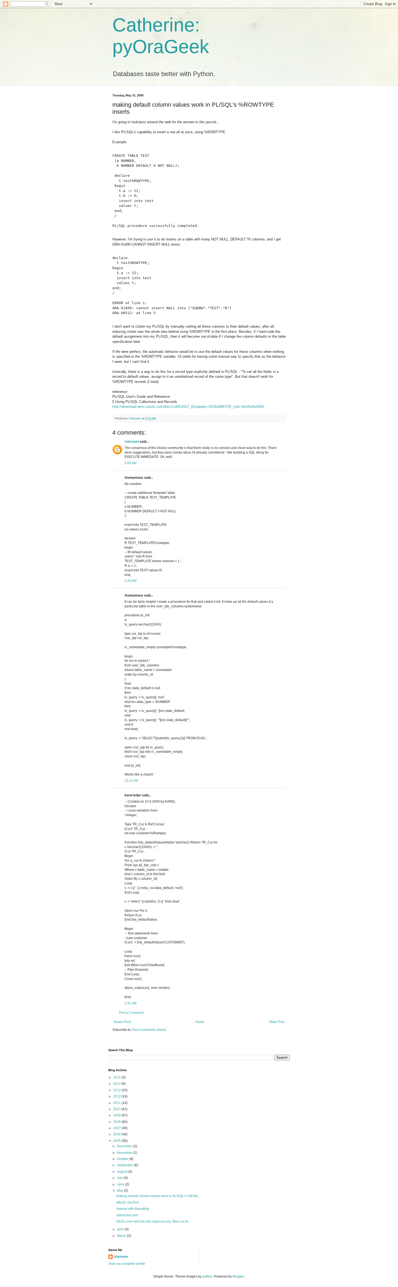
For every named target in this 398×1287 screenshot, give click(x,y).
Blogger (238, 1276)
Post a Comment (131, 1013)
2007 (117, 1128)
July (120, 1178)
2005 (117, 1141)
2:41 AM (130, 1003)
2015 (117, 1077)
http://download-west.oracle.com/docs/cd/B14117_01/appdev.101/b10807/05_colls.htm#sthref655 (188, 407)
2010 (117, 1109)
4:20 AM (130, 581)
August (122, 1172)
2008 (117, 1122)
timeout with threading (132, 1209)
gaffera (207, 1276)
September (125, 1165)
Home (199, 1022)
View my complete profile (126, 1264)
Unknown (132, 442)
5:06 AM (130, 463)
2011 (117, 1103)
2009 (117, 1115)
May (120, 1190)
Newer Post (122, 1022)
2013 (117, 1090)
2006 (117, 1134)
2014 (117, 1084)
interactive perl (127, 1215)
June (121, 1184)
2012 (117, 1096)
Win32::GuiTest (127, 1202)
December (125, 1146)
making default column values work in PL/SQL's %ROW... (158, 1196)
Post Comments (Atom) (149, 1030)
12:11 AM (131, 781)
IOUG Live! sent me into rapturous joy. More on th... (153, 1221)
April (121, 1229)
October (123, 1159)
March (122, 1236)
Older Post (276, 1022)
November (125, 1153)
